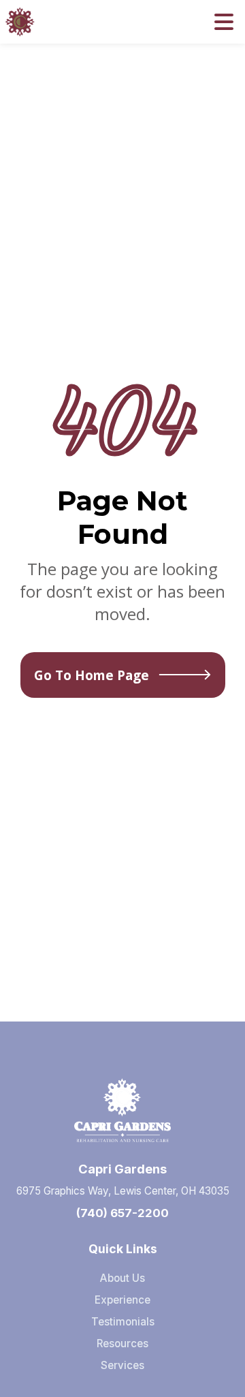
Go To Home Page (91, 675)
